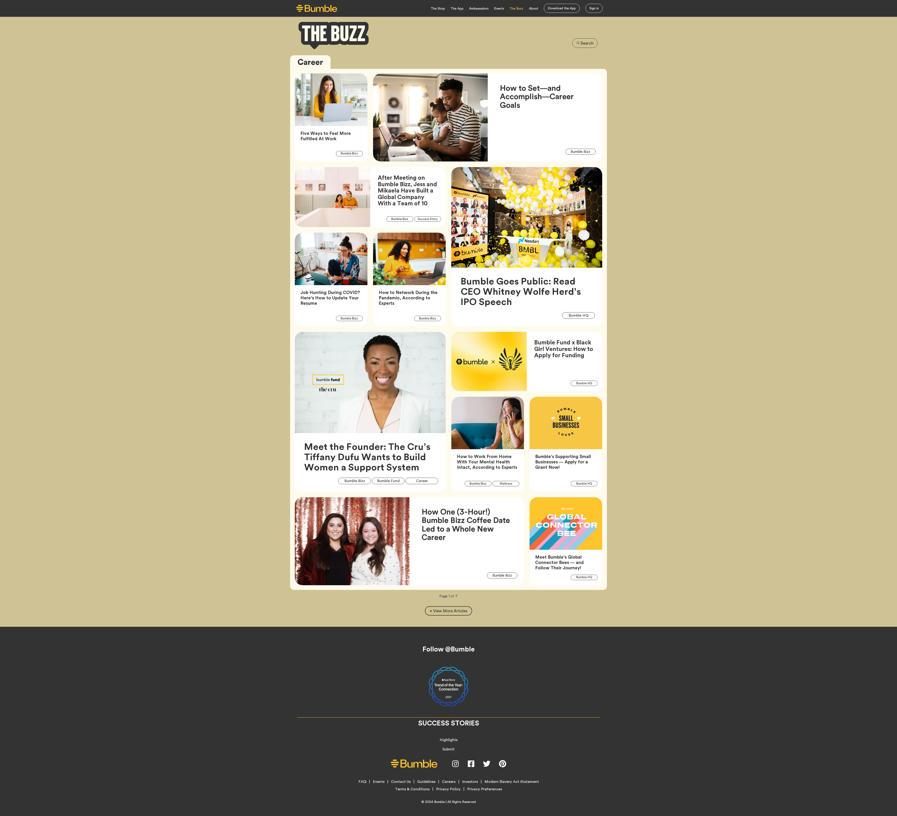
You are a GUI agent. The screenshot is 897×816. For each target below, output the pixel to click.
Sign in (594, 8)
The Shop (438, 8)
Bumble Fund (391, 480)
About (533, 8)
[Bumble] (316, 9)
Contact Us (401, 782)
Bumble (439, 801)
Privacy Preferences (484, 789)
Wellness (509, 483)
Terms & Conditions (412, 789)
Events (499, 8)
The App (457, 8)
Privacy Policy (448, 789)
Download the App (562, 8)
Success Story (429, 219)
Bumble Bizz (352, 153)
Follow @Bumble (449, 649)
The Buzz (516, 8)
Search (587, 43)
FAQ (362, 782)
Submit (448, 749)
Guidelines (426, 782)
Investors (470, 782)
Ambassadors (478, 8)
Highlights (449, 739)
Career (425, 480)
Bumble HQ (582, 315)
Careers (449, 782)
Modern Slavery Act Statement (511, 782)
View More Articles (450, 611)
